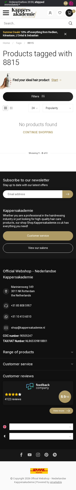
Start (54, 80)
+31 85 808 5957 (21, 305)
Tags (19, 43)
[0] (69, 13)
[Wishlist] (60, 13)
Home (6, 43)
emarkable (56, 482)
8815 (30, 43)
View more (58, 410)
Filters (36, 96)
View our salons (38, 247)
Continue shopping (38, 132)
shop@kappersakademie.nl (28, 327)
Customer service (38, 235)
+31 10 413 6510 (21, 316)
